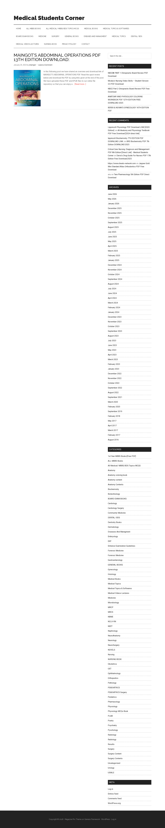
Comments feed (115, 798)
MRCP (110, 607)
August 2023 (113, 336)
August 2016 (113, 440)
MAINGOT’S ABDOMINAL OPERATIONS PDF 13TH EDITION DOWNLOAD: (57, 57)
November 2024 (115, 270)
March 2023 (113, 359)
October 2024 (113, 274)
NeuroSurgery (113, 645)
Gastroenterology (115, 560)
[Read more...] (80, 84)
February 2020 (114, 407)
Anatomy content (115, 480)
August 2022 (113, 392)
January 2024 (113, 312)
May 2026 (112, 199)
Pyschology (113, 730)
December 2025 (115, 208)
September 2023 (115, 331)
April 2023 (112, 355)
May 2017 (112, 421)
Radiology (112, 735)
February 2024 (114, 307)
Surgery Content (114, 754)
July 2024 (112, 288)
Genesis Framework (92, 819)
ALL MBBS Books (115, 461)
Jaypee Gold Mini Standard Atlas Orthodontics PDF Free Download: (129, 166)
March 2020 (113, 402)
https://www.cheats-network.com (122, 163)
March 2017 (113, 430)
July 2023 (112, 340)
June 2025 (112, 237)
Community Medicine (117, 513)
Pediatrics (112, 697)
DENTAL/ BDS (114, 517)
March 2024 (113, 303)
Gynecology (113, 569)
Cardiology (112, 503)
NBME (110, 617)
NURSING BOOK (115, 659)
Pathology (112, 683)
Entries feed (113, 794)
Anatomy (111, 470)
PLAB (110, 716)
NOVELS (111, 650)
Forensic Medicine (116, 550)
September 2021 (115, 397)
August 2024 (113, 284)
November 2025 (115, 213)
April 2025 (112, 246)
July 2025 (112, 232)
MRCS (110, 612)
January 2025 (113, 260)
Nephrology (113, 631)
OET (109, 669)
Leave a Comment (45, 65)
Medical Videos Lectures (118, 593)
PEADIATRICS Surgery (117, 692)
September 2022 (115, 388)
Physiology (112, 706)
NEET (110, 626)
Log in (110, 789)
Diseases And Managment (119, 532)
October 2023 (113, 326)
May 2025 (112, 241)
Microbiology (113, 602)
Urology (111, 768)
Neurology (112, 640)
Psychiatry (112, 725)
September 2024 (115, 279)
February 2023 (114, 364)
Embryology (113, 536)
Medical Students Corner (49, 18)
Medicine (112, 598)
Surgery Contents (115, 758)
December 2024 (115, 265)
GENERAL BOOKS (115, 565)
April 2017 (112, 425)
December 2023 (115, 317)
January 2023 (113, 369)
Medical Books (114, 579)
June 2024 (112, 293)
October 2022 (113, 383)
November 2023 (115, 322)
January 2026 (113, 203)
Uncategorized (114, 763)
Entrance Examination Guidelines (121, 546)
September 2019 (115, 411)
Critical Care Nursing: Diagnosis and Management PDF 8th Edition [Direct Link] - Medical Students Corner (128, 152)
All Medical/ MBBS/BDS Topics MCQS (124, 465)
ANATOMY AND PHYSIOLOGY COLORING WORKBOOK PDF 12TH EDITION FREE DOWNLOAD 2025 (125, 99)
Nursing (111, 654)
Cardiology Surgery (116, 508)
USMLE (111, 772)
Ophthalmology (114, 673)
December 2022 (115, 373)
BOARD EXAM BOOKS (117, 499)
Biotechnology (114, 494)
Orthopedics (113, 678)
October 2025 (113, 218)
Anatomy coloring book (117, 475)
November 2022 (115, 378)
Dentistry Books (115, 522)
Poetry (111, 721)
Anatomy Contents (115, 484)
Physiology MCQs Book (118, 711)
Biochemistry (113, 489)
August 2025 (113, 227)
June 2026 (112, 194)
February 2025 (114, 255)
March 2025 (113, 251)
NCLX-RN (112, 621)
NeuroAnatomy (114, 636)
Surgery (111, 749)
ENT (109, 541)
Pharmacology (114, 702)
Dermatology (113, 527)
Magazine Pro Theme (73, 819)
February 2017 (114, 435)
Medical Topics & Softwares (120, 588)
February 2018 (114, 416)
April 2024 (112, 298)
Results (111, 744)
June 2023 (112, 345)
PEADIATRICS (114, 687)
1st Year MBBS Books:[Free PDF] (122, 456)
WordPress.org (114, 803)
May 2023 (112, 350)
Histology (112, 574)
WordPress (105, 819)
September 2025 (115, 222)
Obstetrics (112, 664)
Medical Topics (114, 584)
